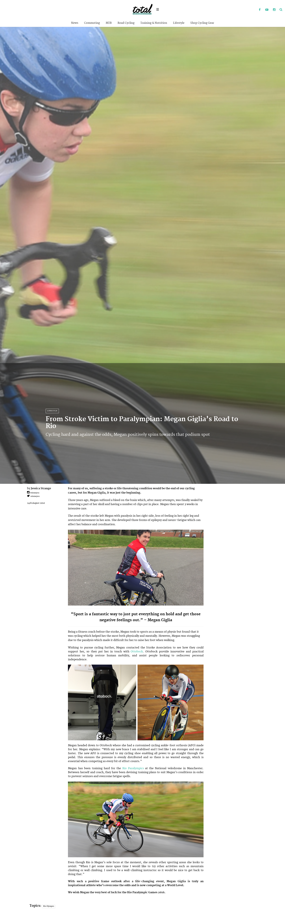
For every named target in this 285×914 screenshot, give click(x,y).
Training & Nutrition (153, 23)
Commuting (92, 23)
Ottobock (137, 651)
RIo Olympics (48, 906)
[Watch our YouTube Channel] (267, 10)
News (74, 23)
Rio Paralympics (133, 768)
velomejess (34, 493)
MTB (109, 23)
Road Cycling (126, 23)
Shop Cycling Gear (202, 23)
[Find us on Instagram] (274, 10)
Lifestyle (178, 23)
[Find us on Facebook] (259, 10)
